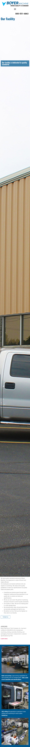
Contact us (4, 715)
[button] (15, 9)
